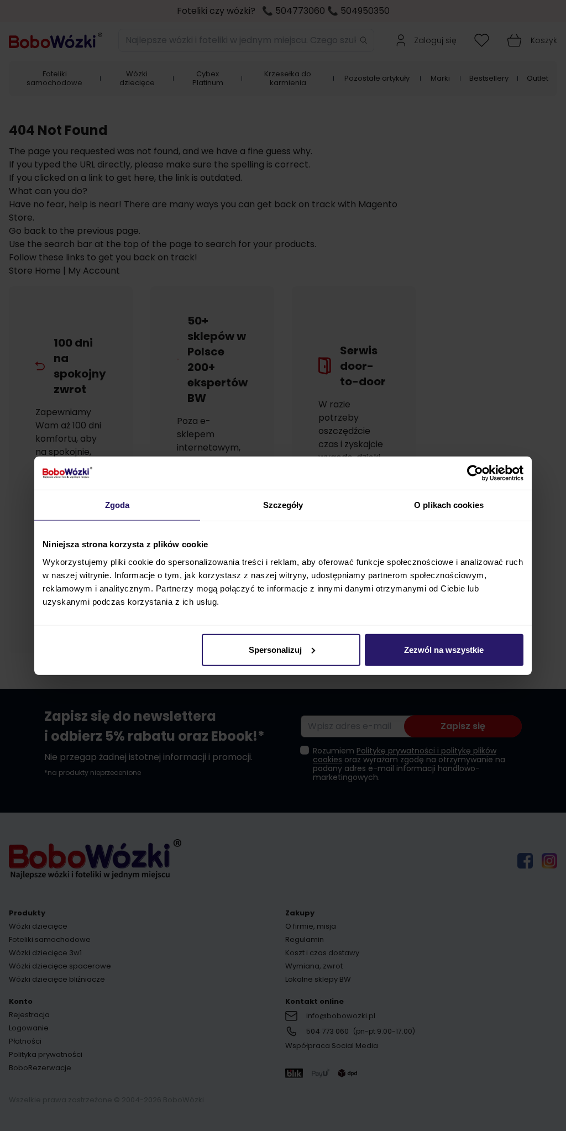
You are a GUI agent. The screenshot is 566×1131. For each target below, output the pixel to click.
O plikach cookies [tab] (449, 505)
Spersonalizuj (275, 649)
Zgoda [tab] (117, 505)
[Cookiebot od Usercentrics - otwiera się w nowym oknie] (475, 473)
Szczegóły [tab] (283, 505)
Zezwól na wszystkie (444, 649)
